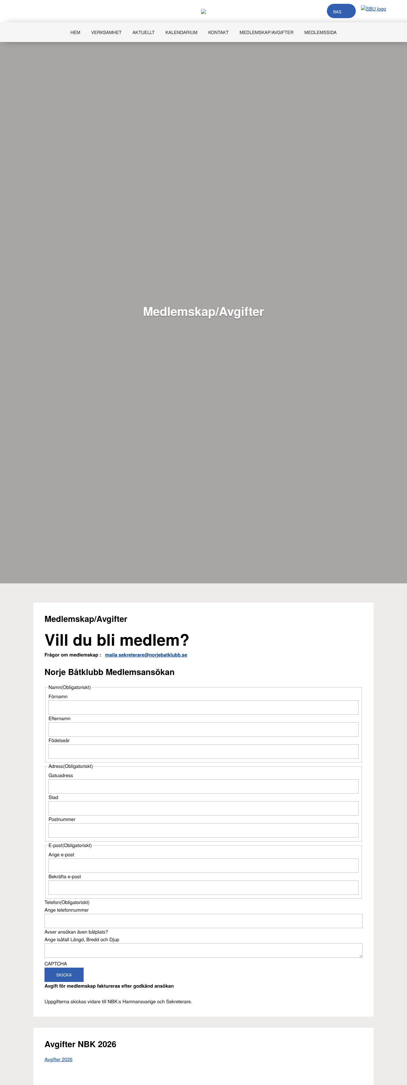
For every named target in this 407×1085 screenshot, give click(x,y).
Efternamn (59, 718)
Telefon (67, 902)
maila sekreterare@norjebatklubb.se (146, 654)
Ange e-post (61, 854)
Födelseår (59, 740)
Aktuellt (143, 32)
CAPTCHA (56, 963)
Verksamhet (106, 32)
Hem (75, 32)
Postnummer (61, 819)
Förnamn (57, 696)
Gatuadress (60, 775)
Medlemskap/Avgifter (267, 32)
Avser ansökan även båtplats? (76, 932)
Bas (337, 12)
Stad (53, 797)
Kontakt (218, 32)
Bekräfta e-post (64, 876)
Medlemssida (320, 32)
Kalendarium (181, 32)
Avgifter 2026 (58, 1059)
